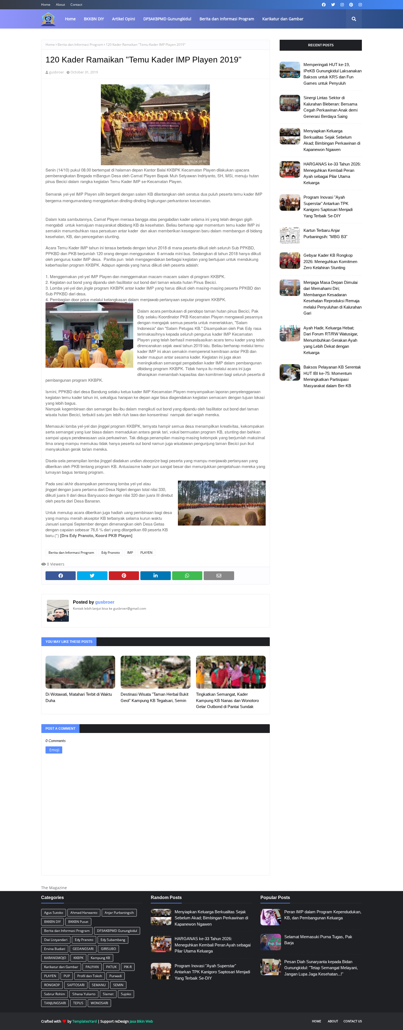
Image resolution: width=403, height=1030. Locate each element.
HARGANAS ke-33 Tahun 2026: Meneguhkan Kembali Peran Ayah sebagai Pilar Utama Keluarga (332, 173)
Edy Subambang (113, 939)
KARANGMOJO (55, 957)
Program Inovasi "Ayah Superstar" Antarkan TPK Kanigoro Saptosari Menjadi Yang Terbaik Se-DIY (328, 206)
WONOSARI (99, 1003)
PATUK (111, 967)
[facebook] (323, 4)
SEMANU (99, 985)
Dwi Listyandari (55, 939)
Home (45, 4)
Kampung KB (100, 957)
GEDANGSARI (83, 948)
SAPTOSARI (75, 985)
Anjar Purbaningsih (119, 912)
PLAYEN (146, 552)
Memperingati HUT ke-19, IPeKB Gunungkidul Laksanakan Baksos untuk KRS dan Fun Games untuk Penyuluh (332, 73)
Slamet (108, 994)
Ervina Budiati (54, 948)
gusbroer (56, 72)
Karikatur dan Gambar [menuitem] (282, 18)
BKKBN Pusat (78, 921)
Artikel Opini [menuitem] (123, 18)
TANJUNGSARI (55, 1003)
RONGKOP (52, 985)
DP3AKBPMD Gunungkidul (117, 930)
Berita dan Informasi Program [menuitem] (227, 18)
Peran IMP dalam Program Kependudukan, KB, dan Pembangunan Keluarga (322, 914)
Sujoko (126, 994)
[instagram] (342, 4)
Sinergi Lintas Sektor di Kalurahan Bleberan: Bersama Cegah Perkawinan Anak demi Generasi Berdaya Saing (330, 107)
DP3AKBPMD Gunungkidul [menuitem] (167, 18)
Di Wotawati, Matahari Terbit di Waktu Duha (79, 697)
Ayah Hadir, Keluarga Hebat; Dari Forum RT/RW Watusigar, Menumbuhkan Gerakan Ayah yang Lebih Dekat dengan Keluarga (330, 340)
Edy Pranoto (110, 552)
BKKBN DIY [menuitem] (94, 18)
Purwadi (115, 976)
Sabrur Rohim (54, 994)
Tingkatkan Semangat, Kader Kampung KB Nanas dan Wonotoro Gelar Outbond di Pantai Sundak (227, 700)
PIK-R (128, 967)
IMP (130, 552)
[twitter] (333, 4)
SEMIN (118, 985)
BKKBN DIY (52, 921)
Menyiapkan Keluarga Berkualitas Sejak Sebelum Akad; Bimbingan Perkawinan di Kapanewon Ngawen (331, 140)
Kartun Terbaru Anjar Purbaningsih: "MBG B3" (325, 233)
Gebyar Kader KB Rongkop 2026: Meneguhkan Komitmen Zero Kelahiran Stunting (330, 261)
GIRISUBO (108, 948)
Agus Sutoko (53, 912)
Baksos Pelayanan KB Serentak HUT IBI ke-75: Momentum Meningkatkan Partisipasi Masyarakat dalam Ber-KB (332, 376)
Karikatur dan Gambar (61, 967)
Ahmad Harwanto (83, 912)
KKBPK (78, 957)
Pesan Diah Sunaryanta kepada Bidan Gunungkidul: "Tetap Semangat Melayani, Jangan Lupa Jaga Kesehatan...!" (321, 967)
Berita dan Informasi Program (80, 44)
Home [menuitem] (70, 18)
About (60, 4)
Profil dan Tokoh (89, 976)
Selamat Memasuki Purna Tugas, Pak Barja (318, 939)
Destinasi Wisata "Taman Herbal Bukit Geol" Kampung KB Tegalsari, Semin (154, 697)
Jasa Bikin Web (141, 1021)
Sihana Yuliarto (83, 994)
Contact (76, 4)
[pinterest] (351, 4)
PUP (67, 976)
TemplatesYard (84, 1021)
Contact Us (353, 1021)
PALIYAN (92, 967)
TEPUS (78, 1003)
